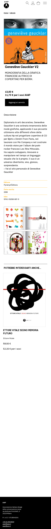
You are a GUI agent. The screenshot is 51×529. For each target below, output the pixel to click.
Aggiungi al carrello (17, 102)
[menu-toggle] (45, 3)
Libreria (12, 13)
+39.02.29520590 (8, 522)
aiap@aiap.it (7, 524)
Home (6, 13)
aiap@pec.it (7, 526)
